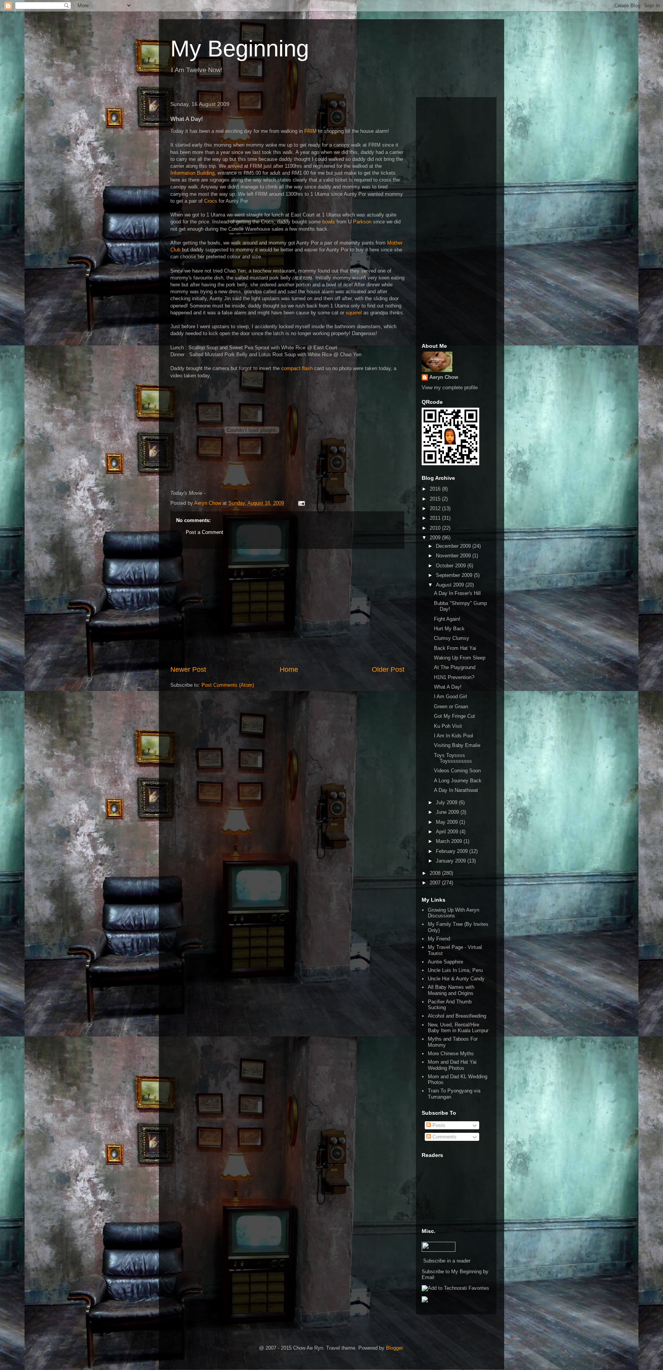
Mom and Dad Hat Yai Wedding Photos (452, 1065)
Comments (444, 1137)
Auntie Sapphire (445, 962)
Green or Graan (451, 706)
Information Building (192, 173)
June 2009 (448, 812)
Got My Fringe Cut (454, 716)
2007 (436, 883)
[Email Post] (301, 503)
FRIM (310, 131)
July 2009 (447, 802)
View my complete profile (450, 387)
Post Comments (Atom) (227, 685)
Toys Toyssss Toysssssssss (453, 758)
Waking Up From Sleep (459, 658)
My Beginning (239, 48)
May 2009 (447, 822)
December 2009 (454, 546)
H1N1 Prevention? (454, 677)
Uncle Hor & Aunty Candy (456, 979)
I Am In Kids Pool (453, 736)
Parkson (362, 222)
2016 (436, 489)
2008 (436, 873)
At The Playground (454, 667)
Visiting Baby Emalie (457, 745)
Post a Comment (204, 532)
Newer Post (188, 669)
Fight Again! (447, 619)
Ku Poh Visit (448, 726)
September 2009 (455, 575)
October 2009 (451, 565)
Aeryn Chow (443, 377)
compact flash (297, 368)
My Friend (439, 939)
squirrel (354, 313)
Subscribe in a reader (446, 1261)
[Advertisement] (287, 607)
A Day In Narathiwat (456, 790)
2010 (436, 528)
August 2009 (450, 585)
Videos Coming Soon (457, 770)
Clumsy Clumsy (451, 638)
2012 (436, 508)
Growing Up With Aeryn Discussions (453, 913)
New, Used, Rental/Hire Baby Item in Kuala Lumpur (458, 1028)
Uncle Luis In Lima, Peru (455, 970)
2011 (436, 518)
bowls (328, 222)
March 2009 (449, 841)
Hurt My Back (449, 628)
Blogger (394, 1348)
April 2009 (448, 832)
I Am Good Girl (450, 696)
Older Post (388, 669)
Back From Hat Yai (455, 648)
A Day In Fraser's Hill (457, 593)
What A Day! (448, 687)
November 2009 (454, 556)
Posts (438, 1125)
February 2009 (452, 851)
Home (289, 669)
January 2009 (451, 861)
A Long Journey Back (458, 780)
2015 (436, 499)
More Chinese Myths (451, 1053)
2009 (436, 537)
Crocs (210, 201)
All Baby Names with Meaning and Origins (451, 990)
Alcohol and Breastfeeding (457, 1016)
